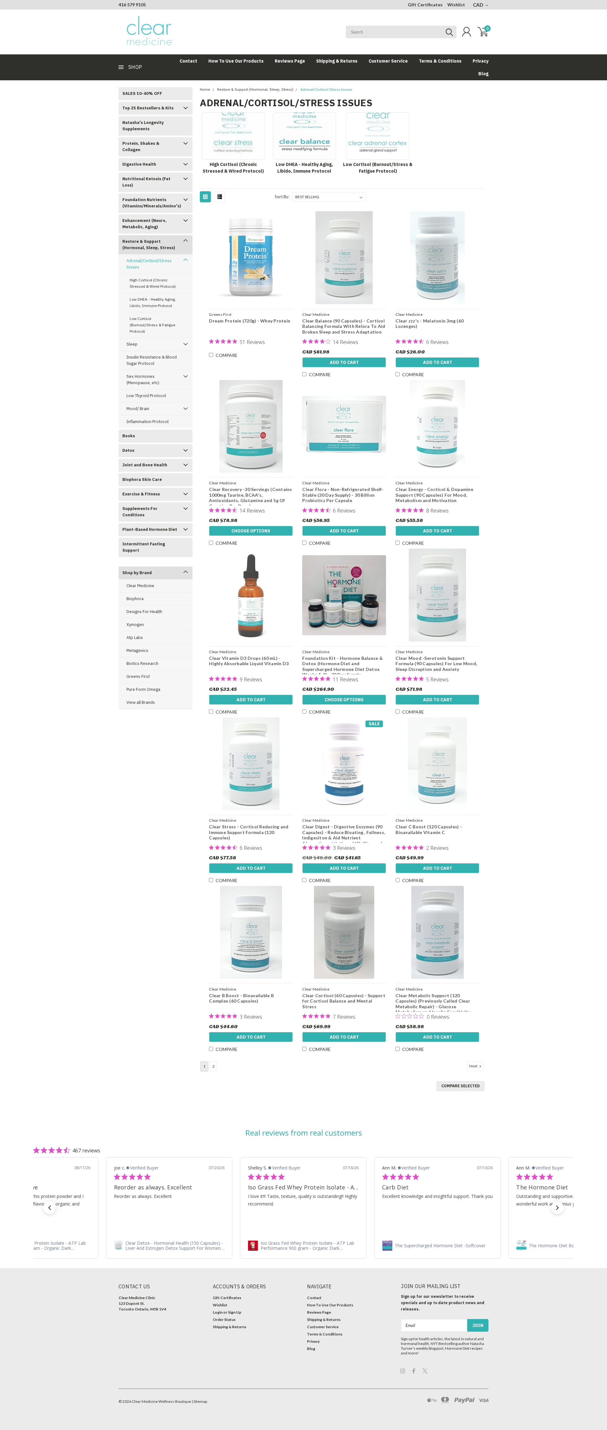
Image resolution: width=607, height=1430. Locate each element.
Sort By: (282, 196)
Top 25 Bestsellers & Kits (148, 108)
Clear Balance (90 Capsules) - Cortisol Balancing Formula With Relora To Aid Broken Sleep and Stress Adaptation (343, 326)
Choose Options (250, 531)
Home (205, 90)
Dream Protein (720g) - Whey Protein (249, 320)
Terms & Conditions (440, 61)
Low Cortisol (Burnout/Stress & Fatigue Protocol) (152, 325)
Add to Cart (344, 362)
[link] (169, 1246)
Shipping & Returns (337, 61)
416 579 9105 (132, 4)
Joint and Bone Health (144, 465)
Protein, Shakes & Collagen (140, 146)
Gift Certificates (425, 4)
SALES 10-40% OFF (142, 93)
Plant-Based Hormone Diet (149, 529)
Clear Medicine (140, 585)
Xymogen (135, 624)
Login (218, 1312)
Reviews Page (290, 61)
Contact (188, 61)
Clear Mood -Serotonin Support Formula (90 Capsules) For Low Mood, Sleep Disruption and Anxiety (436, 663)
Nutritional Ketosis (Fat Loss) (146, 182)
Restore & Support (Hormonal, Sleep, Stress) (148, 244)
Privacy (480, 61)
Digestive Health (139, 164)
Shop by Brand (137, 572)
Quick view (251, 258)
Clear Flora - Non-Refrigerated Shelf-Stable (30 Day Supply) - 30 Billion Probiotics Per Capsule (342, 495)
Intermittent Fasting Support (143, 547)
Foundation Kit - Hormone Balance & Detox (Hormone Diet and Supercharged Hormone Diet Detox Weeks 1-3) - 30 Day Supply (342, 666)
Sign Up (234, 1312)
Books (128, 436)
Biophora (135, 598)
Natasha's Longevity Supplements (143, 126)
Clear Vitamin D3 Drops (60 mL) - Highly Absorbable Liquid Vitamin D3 (249, 660)
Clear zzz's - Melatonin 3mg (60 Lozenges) (429, 323)
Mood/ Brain (137, 408)
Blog (483, 74)
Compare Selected (460, 1085)
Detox (128, 450)
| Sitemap (199, 1401)
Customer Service (388, 61)
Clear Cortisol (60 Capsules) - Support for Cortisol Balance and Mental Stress (343, 1001)
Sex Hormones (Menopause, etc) (142, 379)
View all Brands (140, 702)
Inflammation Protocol (147, 421)
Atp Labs (134, 637)
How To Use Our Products (236, 61)
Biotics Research (142, 663)
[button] (49, 1207)
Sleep (132, 344)
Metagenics (137, 650)
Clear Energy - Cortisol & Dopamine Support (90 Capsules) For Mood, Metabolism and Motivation (434, 495)
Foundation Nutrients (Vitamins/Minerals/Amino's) (151, 203)
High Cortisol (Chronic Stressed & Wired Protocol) (153, 283)
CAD (478, 5)
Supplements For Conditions (139, 512)
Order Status (224, 1319)
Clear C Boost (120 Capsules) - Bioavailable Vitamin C (428, 829)
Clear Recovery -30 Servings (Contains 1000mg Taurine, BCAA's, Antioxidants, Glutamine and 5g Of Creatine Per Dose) (250, 498)
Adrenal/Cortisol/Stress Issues (149, 264)
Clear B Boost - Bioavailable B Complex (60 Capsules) (241, 998)
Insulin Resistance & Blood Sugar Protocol (151, 360)
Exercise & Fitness (141, 494)
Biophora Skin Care (142, 479)
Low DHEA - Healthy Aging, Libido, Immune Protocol (153, 302)
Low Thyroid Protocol (146, 395)
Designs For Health (144, 611)
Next (473, 1066)
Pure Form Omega (143, 689)
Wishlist (456, 4)
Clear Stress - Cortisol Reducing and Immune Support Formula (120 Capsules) (248, 832)
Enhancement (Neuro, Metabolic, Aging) (144, 224)
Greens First (138, 676)
